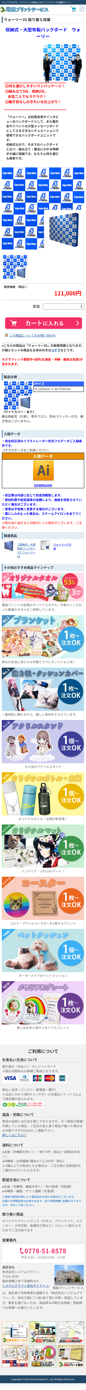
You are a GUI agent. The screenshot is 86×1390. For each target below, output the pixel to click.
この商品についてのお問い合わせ (32, 335)
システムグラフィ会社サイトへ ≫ (25, 1285)
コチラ (55, 350)
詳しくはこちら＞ (14, 1135)
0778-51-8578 (45, 1251)
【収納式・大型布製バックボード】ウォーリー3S (26, 550)
